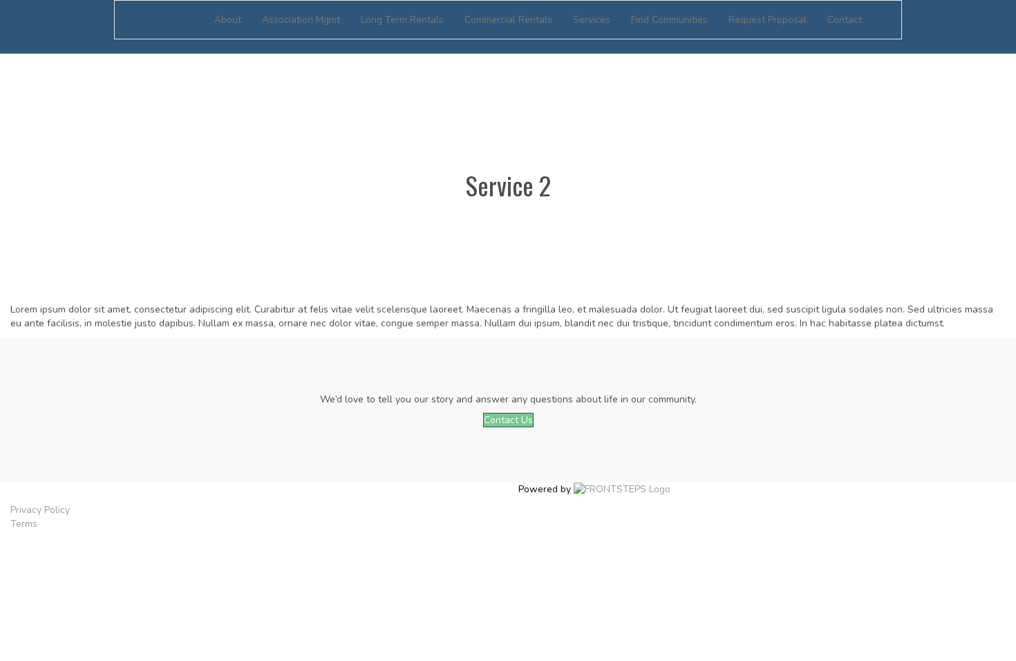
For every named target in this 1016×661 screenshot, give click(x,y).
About (227, 19)
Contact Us (508, 420)
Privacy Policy (40, 509)
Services (591, 19)
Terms (23, 523)
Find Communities (669, 19)
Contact (844, 19)
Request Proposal (767, 19)
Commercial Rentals (508, 19)
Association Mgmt (301, 19)
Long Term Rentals (402, 19)
